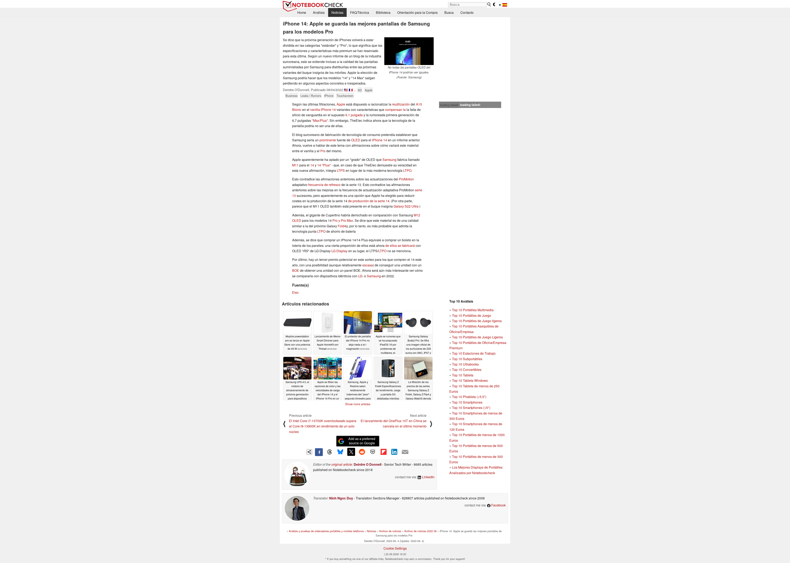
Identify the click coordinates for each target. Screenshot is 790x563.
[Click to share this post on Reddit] (362, 452)
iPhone (328, 95)
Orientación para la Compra (417, 12)
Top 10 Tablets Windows (470, 380)
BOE (295, 270)
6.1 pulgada (354, 115)
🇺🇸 (346, 89)
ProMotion (406, 179)
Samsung (389, 159)
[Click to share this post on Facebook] (319, 452)
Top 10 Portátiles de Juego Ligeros (477, 337)
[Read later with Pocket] (373, 452)
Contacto (467, 12)
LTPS (341, 170)
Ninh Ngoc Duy (341, 498)
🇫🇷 (351, 89)
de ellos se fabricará (400, 245)
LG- (360, 276)
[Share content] (309, 452)
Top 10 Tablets (462, 375)
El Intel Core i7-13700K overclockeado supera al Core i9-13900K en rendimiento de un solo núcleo (322, 426)
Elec (295, 292)
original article (341, 464)
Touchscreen (345, 95)
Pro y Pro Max (342, 220)
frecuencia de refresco (324, 184)
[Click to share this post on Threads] (329, 452)
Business (291, 95)
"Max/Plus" (320, 120)
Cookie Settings (395, 548)
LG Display (339, 250)
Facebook (498, 505)
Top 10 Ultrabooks (465, 364)
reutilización (401, 104)
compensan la (395, 109)
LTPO (407, 170)
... (355, 89)
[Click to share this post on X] (351, 452)
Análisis (319, 12)
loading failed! (449, 105)
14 (312, 165)
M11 (295, 165)
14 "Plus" (324, 165)
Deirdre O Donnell (367, 464)
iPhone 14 (379, 140)
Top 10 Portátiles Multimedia (473, 310)
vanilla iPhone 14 (323, 109)
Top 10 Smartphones (467, 402)
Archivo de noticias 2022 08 (420, 531)
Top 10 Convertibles (466, 369)
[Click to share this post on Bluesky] (340, 452)
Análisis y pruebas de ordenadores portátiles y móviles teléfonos (326, 531)
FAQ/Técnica (359, 12)
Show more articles (357, 404)
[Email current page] (405, 452)
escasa (367, 265)
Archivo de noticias (390, 531)
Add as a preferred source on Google (361, 440)
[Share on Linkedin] (394, 452)
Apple (368, 90)
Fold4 (342, 226)
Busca (449, 12)
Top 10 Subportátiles (467, 358)
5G (360, 90)
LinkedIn (427, 477)
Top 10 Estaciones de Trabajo (474, 353)
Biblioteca (383, 12)
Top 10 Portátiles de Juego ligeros (477, 320)
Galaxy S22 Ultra (406, 206)
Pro (322, 151)
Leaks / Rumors (311, 95)
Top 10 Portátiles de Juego (471, 315)
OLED (355, 140)
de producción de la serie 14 (368, 201)
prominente (327, 140)
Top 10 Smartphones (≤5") (471, 407)
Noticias (337, 12)
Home (301, 12)
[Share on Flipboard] (383, 452)
